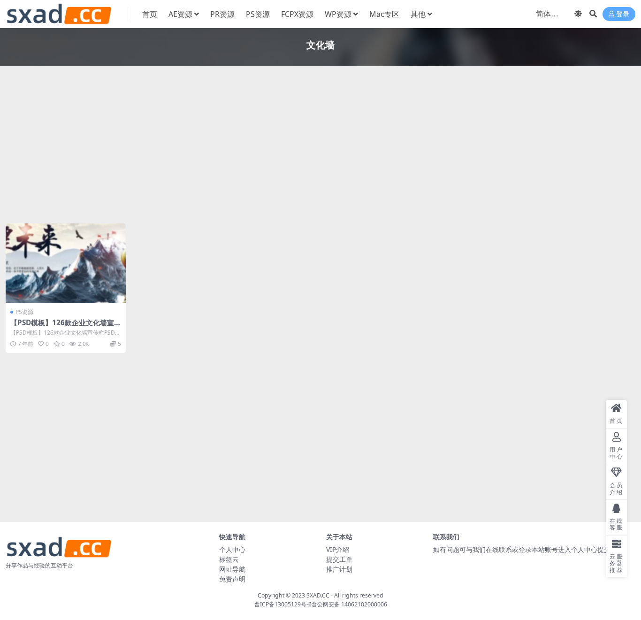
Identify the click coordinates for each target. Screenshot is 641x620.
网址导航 (232, 569)
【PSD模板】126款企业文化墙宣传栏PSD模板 (62, 327)
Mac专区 (384, 14)
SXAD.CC (317, 595)
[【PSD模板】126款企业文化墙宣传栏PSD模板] (66, 263)
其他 (418, 14)
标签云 (229, 559)
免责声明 (232, 578)
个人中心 (232, 549)
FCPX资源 (297, 14)
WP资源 (338, 14)
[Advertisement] (287, 146)
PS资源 (258, 14)
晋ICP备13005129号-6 (283, 604)
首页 (149, 14)
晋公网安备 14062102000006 (349, 604)
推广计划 (339, 569)
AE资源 (180, 14)
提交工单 (339, 559)
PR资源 (222, 14)
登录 (622, 14)
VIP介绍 (337, 549)
